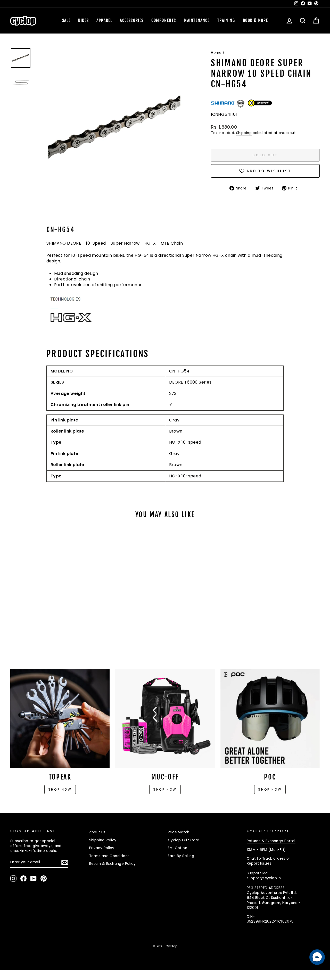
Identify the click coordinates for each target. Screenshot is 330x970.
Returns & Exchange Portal (271, 841)
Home (216, 52)
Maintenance (197, 20)
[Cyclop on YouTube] (33, 878)
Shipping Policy (103, 840)
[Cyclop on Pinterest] (43, 878)
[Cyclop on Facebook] (23, 878)
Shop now (60, 789)
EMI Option (177, 847)
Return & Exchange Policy (112, 863)
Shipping (244, 132)
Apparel (104, 20)
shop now (270, 789)
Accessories (132, 20)
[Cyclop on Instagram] (13, 878)
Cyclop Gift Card (183, 840)
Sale (66, 20)
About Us (97, 832)
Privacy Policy (101, 847)
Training (226, 20)
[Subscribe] (64, 862)
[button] (317, 957)
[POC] (270, 718)
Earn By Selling (181, 855)
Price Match (178, 832)
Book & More (255, 20)
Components (163, 20)
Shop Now (165, 789)
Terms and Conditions (109, 855)
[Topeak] (60, 718)
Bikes (83, 20)
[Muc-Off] (164, 718)
